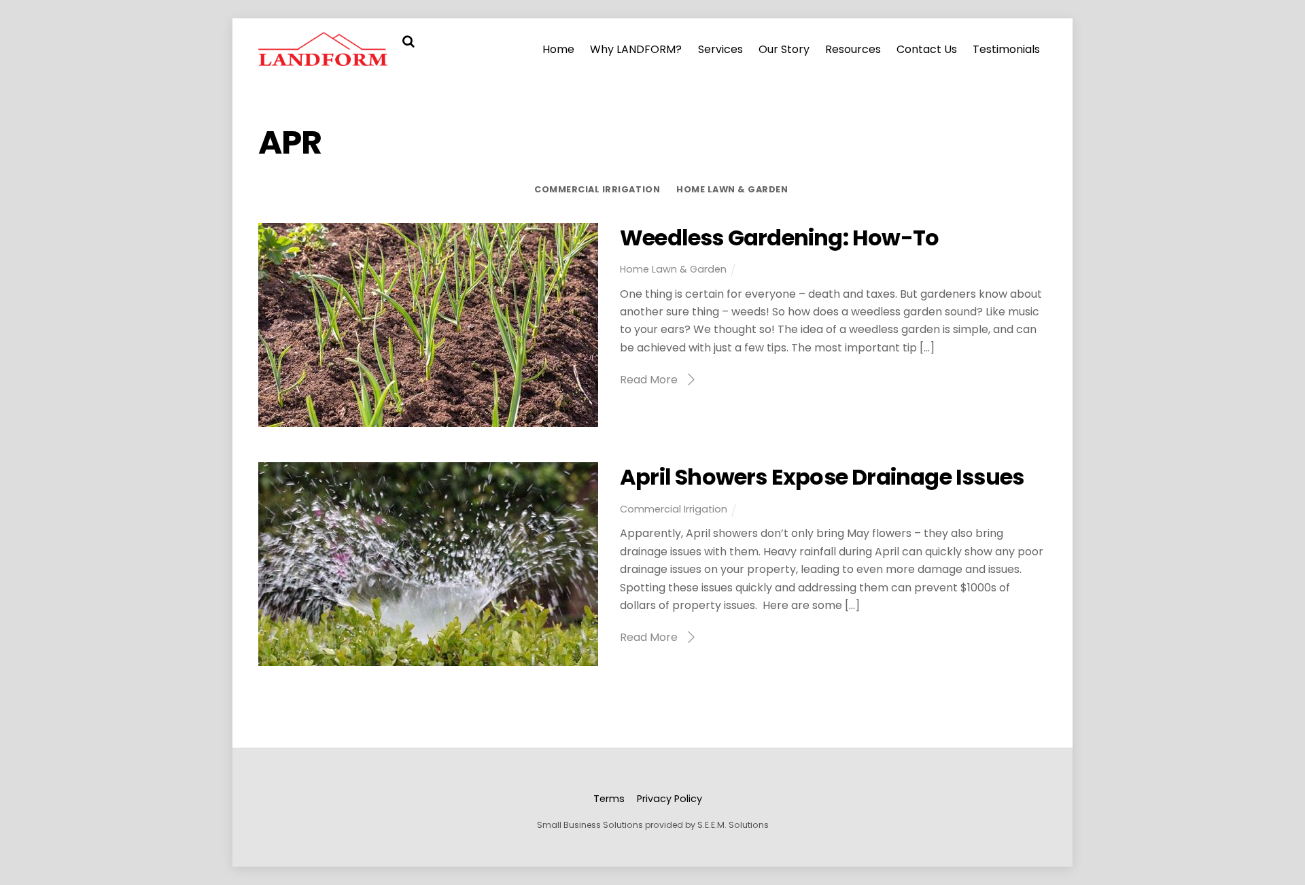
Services (720, 49)
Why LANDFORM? (636, 49)
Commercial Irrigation (597, 189)
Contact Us (927, 49)
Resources (853, 49)
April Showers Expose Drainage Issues (822, 477)
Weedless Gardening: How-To (779, 237)
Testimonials (1006, 49)
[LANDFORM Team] (322, 59)
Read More (649, 379)
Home (558, 49)
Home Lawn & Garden (732, 189)
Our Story (784, 49)
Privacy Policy (669, 798)
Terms (609, 798)
